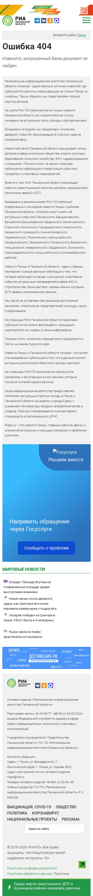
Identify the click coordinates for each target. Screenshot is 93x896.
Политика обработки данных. (30, 873)
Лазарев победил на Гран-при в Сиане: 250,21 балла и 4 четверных (29, 617)
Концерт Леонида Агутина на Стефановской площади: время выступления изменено (27, 587)
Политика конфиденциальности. (32, 868)
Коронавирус (45, 812)
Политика (17, 812)
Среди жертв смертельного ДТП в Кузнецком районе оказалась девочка (47, 886)
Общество (66, 806)
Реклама (70, 819)
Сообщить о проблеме (46, 548)
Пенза (81, 35)
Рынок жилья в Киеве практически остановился (23, 634)
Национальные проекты (32, 819)
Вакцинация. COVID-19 (29, 806)
